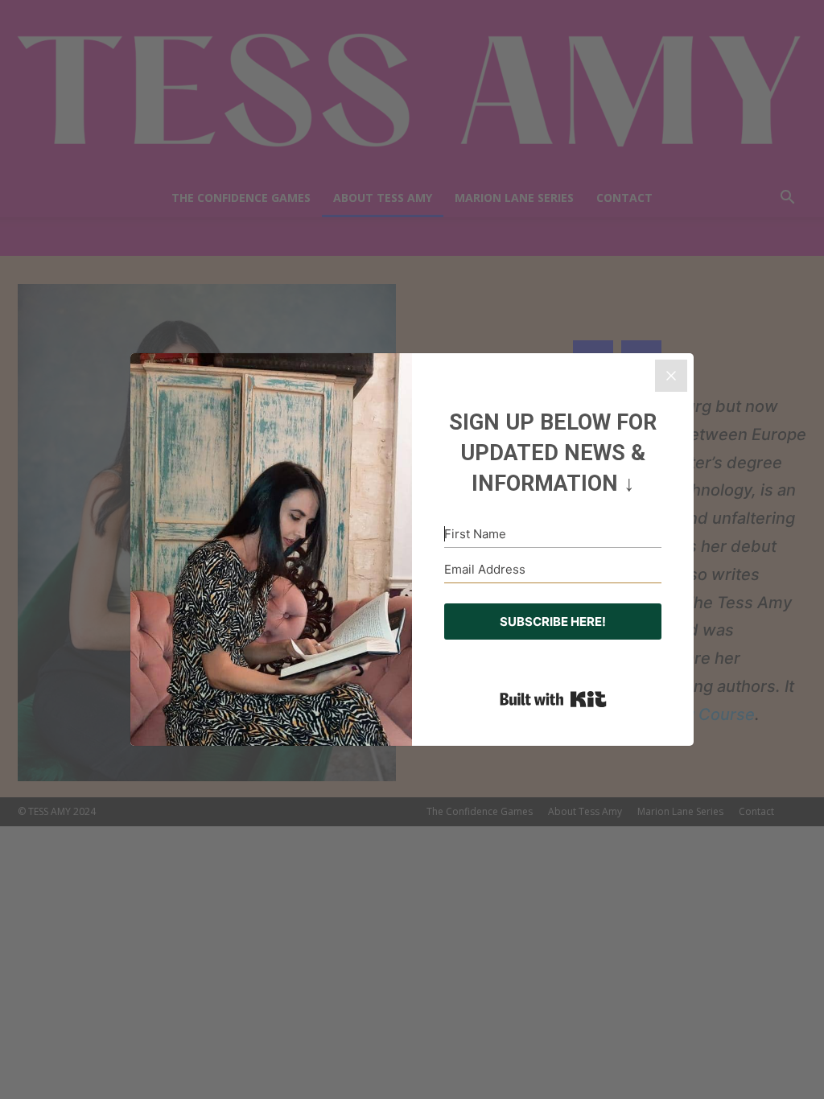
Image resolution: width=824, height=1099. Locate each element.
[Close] (671, 376)
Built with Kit (553, 699)
